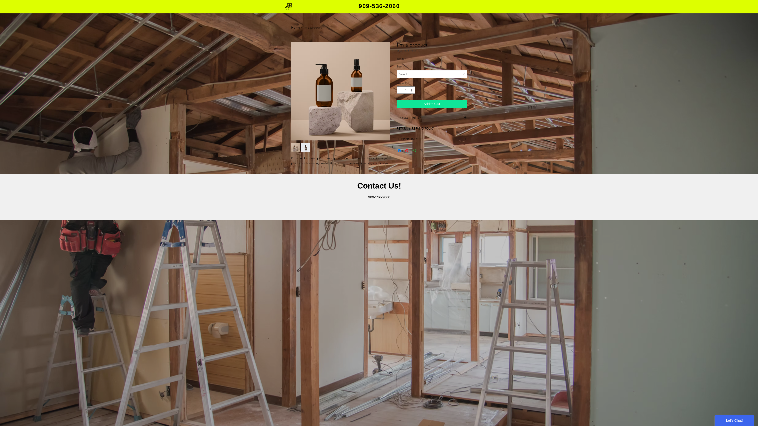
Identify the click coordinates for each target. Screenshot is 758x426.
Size (400, 66)
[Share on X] (421, 150)
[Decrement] (399, 90)
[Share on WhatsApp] (414, 150)
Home (295, 27)
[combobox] (432, 74)
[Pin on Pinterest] (406, 150)
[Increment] (411, 90)
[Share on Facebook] (399, 150)
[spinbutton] (405, 90)
